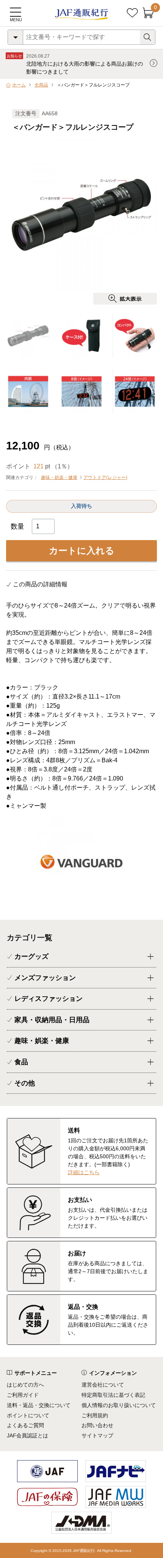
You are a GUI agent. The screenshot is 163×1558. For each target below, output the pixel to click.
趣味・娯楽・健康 (59, 477)
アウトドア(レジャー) (105, 477)
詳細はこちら (84, 1172)
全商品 (41, 85)
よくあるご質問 (25, 1425)
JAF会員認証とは (27, 1435)
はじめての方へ (25, 1385)
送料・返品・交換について (39, 1405)
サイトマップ (97, 1435)
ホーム (19, 85)
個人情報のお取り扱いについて (119, 1405)
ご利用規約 (95, 1415)
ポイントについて (28, 1415)
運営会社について (103, 1385)
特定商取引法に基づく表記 (113, 1395)
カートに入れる (81, 550)
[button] (152, 218)
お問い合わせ (97, 1425)
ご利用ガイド (23, 1395)
